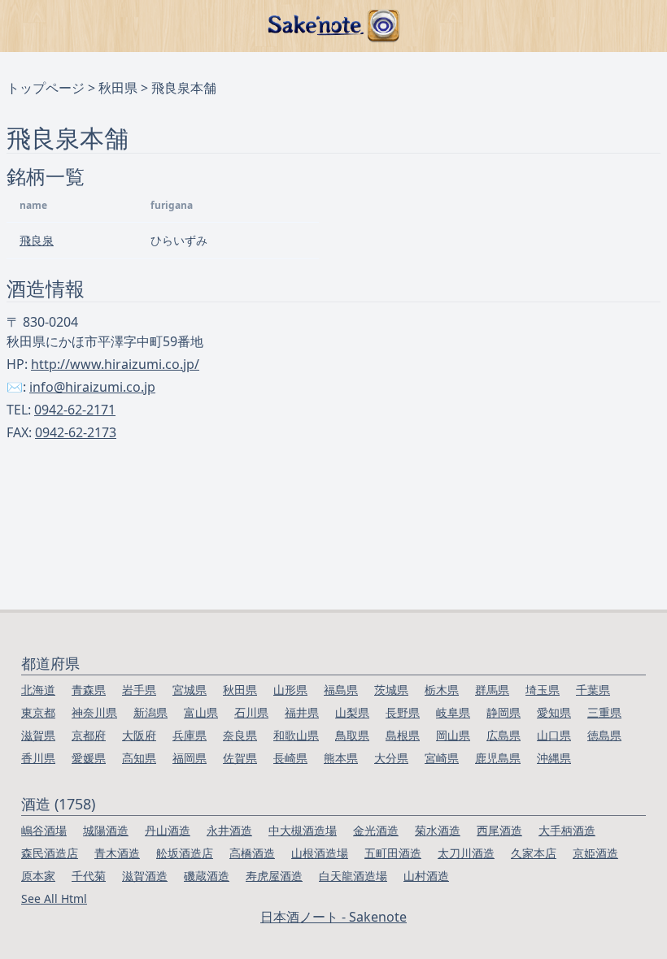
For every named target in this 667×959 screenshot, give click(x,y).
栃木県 (442, 689)
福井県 (302, 712)
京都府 (89, 735)
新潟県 (150, 712)
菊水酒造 (437, 830)
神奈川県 (94, 712)
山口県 (554, 735)
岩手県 (139, 689)
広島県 (503, 735)
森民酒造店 (49, 853)
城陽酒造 (106, 830)
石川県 (251, 712)
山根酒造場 (319, 853)
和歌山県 (296, 735)
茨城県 (391, 689)
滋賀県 (38, 735)
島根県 (403, 735)
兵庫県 (189, 735)
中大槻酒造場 (302, 830)
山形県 (290, 689)
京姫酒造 (595, 853)
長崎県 (290, 758)
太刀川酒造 (466, 853)
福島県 (341, 689)
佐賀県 (240, 758)
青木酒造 (117, 853)
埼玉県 (542, 689)
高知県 (139, 758)
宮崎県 (442, 758)
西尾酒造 (499, 830)
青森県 (89, 689)
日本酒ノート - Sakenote (333, 917)
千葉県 (593, 689)
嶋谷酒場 (44, 830)
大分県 (391, 758)
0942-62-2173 (75, 432)
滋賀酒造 (145, 875)
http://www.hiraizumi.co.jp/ (115, 364)
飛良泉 (37, 240)
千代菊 (89, 875)
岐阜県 (453, 712)
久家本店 (533, 853)
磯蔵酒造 (206, 875)
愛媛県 (89, 758)
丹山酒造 (167, 830)
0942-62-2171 (75, 410)
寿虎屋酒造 (274, 875)
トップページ (46, 88)
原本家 (38, 875)
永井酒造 (229, 830)
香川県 (38, 758)
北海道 (38, 689)
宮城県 (189, 689)
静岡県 (503, 712)
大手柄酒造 (566, 830)
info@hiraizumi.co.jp (92, 387)
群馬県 (492, 689)
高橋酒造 (252, 853)
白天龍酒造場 (353, 875)
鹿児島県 (498, 758)
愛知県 (554, 712)
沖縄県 (554, 758)
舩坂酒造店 (184, 853)
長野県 (403, 712)
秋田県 (117, 88)
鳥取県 (352, 735)
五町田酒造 (392, 853)
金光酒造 (376, 830)
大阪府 (139, 735)
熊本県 (341, 758)
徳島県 (604, 735)
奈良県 (240, 735)
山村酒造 (426, 875)
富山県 (201, 712)
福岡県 (189, 758)
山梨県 (352, 712)
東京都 (38, 712)
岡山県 (453, 735)
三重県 (604, 712)
